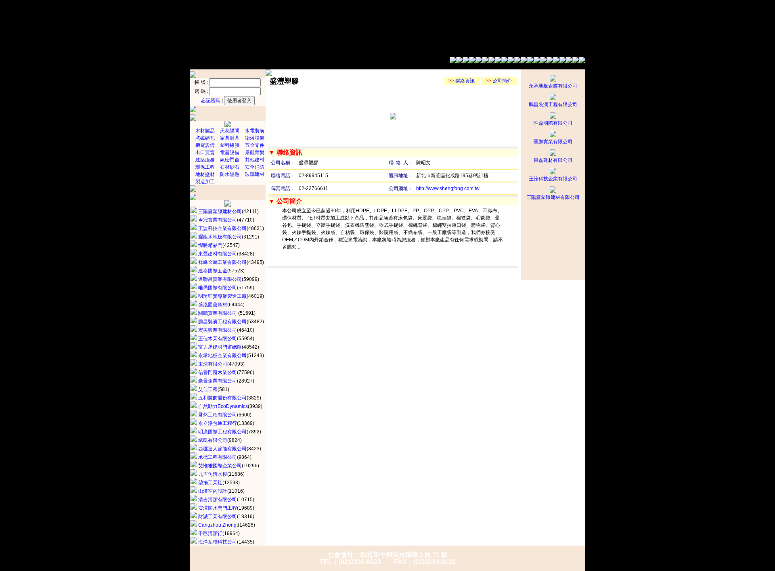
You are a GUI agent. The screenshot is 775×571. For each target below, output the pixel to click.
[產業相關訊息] (504, 62)
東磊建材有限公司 (553, 160)
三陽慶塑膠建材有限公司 (553, 197)
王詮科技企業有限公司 (553, 179)
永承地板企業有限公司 (553, 86)
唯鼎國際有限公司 (553, 123)
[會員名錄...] (478, 62)
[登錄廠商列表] (543, 62)
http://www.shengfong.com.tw (448, 188)
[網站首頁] (582, 62)
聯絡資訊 (461, 81)
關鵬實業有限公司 (553, 141)
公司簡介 (499, 81)
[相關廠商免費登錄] (569, 62)
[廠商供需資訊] (517, 62)
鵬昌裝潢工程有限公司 (553, 104)
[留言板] (530, 62)
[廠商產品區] (556, 62)
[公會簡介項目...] (453, 62)
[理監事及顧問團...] (466, 62)
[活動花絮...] (491, 62)
